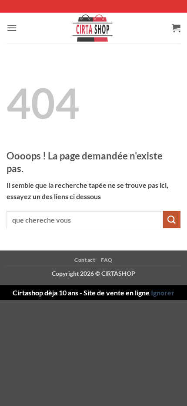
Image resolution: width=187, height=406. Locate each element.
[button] (12, 27)
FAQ (107, 260)
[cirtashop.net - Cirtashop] (93, 28)
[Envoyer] (171, 219)
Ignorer (162, 292)
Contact (84, 260)
